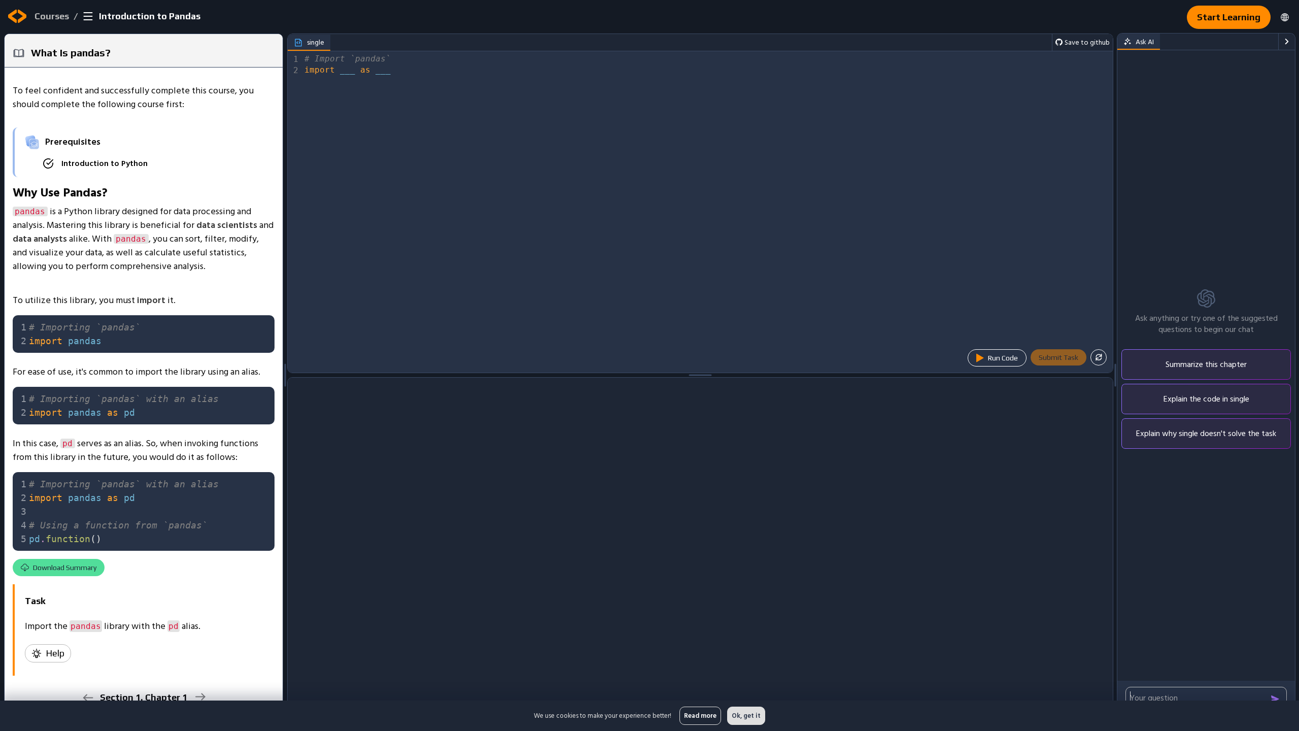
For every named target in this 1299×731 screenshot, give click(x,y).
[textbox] (148, 334)
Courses (52, 16)
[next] (199, 696)
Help (55, 653)
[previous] (87, 697)
